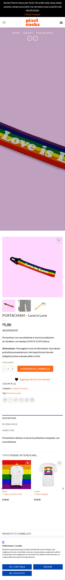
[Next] (57, 267)
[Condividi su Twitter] (15, 400)
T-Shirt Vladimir (41, 494)
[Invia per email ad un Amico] (21, 400)
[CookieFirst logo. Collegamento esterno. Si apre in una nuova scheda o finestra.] (3, 542)
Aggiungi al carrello (35, 368)
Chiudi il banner (32, 14)
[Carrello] (61, 22)
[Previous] (7, 267)
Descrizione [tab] (9, 418)
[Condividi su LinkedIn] (32, 400)
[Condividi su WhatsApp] (5, 400)
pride (18, 393)
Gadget (28, 32)
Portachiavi (44, 32)
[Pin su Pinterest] (26, 400)
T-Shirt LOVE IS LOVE (12, 494)
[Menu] (4, 22)
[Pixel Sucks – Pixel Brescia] (32, 22)
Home (16, 32)
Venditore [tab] (8, 430)
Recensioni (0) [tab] (9, 424)
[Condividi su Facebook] (10, 400)
